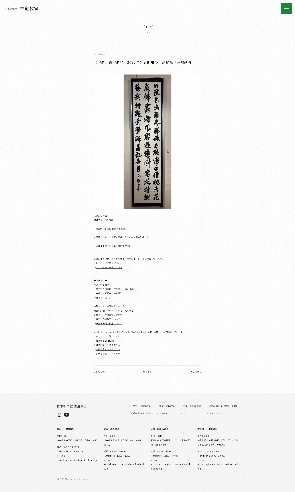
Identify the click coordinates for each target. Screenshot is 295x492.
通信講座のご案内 (142, 413)
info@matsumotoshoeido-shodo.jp (77, 460)
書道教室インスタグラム (108, 345)
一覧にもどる (147, 371)
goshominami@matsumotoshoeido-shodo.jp (170, 466)
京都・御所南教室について (109, 323)
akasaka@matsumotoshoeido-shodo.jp (124, 466)
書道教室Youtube (105, 340)
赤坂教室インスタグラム (108, 349)
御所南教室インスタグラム (109, 353)
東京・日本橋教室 (142, 405)
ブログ (186, 413)
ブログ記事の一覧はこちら (109, 267)
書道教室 (22, 8)
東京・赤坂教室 (167, 405)
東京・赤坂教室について (108, 319)
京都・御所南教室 (192, 405)
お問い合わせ (216, 413)
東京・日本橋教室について (109, 314)
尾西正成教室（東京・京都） (224, 405)
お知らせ (163, 413)
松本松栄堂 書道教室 (72, 406)
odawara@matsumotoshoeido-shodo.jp (217, 466)
